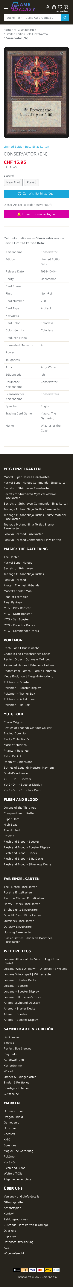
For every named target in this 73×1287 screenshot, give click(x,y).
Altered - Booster (15, 1014)
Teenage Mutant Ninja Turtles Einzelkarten (32, 509)
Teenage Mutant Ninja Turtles (24, 574)
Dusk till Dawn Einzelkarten (22, 915)
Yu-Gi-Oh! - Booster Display (23, 784)
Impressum (11, 1236)
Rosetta (9, 836)
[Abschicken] (65, 17)
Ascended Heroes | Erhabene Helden (29, 665)
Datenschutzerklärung (19, 1241)
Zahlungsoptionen (16, 1219)
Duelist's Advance (16, 773)
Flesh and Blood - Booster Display (27, 847)
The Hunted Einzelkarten (20, 886)
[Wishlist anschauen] (60, 7)
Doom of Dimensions (18, 761)
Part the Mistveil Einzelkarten (24, 898)
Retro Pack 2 (12, 756)
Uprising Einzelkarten (18, 932)
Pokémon (10, 1156)
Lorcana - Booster (16, 985)
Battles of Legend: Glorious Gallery (28, 727)
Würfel (8, 1071)
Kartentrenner (13, 1065)
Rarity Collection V (16, 739)
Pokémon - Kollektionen (20, 699)
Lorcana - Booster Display (21, 991)
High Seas (10, 824)
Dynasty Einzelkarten (18, 926)
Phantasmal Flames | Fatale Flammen (30, 670)
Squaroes (10, 1145)
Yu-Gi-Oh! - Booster (17, 779)
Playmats (10, 1054)
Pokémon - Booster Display (22, 687)
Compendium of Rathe (19, 813)
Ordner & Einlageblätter (20, 1076)
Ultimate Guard (14, 1111)
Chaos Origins (13, 722)
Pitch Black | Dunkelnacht (21, 648)
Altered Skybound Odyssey (22, 1002)
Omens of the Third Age (20, 807)
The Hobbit (11, 557)
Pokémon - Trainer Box (19, 693)
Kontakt (9, 1213)
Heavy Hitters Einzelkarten (22, 903)
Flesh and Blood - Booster (21, 841)
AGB (7, 1247)
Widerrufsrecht (14, 1253)
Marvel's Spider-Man (18, 591)
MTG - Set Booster (16, 619)
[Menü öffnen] (6, 7)
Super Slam (11, 819)
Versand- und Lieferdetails (21, 1196)
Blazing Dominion (15, 733)
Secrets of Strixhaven (18, 568)
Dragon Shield (13, 1116)
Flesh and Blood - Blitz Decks (23, 858)
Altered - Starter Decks (19, 1008)
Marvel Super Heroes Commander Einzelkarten (35, 482)
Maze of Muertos (15, 744)
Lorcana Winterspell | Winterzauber (28, 974)
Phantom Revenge (16, 750)
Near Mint (13, 182)
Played (31, 182)
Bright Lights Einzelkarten (21, 909)
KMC (7, 1139)
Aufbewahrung (14, 1059)
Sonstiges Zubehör (16, 1088)
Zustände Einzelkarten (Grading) (26, 1224)
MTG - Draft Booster (18, 613)
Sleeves (9, 1042)
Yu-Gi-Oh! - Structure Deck (22, 790)
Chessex (9, 1133)
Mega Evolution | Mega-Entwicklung (28, 676)
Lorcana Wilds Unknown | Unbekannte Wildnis (35, 968)
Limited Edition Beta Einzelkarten (26, 146)
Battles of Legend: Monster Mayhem (29, 767)
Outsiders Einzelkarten (19, 920)
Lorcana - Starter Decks (20, 980)
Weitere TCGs (13, 1173)
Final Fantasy (13, 602)
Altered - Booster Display (21, 1019)
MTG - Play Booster (17, 608)
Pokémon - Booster (17, 682)
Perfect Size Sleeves (17, 1048)
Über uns (10, 1230)
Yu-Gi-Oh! (11, 1162)
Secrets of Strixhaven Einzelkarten (27, 488)
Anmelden (62, 11)
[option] (36, 90)
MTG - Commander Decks (21, 630)
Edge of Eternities (16, 596)
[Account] (48, 7)
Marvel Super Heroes (18, 562)
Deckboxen (11, 1037)
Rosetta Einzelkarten (18, 892)
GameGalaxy (49, 1276)
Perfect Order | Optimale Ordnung (27, 659)
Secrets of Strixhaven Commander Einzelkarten (36, 503)
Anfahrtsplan (12, 1207)
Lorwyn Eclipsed (15, 579)
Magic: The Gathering (18, 1150)
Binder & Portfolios (16, 1082)
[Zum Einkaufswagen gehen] (66, 7)
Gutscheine (11, 1093)
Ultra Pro (10, 1128)
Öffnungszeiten (14, 1202)
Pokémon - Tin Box (17, 704)
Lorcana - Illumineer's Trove (22, 997)
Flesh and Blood (14, 1167)
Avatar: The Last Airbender (22, 585)
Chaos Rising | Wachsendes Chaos (27, 653)
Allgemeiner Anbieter (18, 1179)
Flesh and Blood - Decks (20, 853)
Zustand (9, 175)
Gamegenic (11, 1122)
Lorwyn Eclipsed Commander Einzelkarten (32, 539)
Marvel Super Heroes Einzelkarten (27, 477)
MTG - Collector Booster (20, 625)
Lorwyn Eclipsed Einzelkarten (23, 534)
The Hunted (12, 830)
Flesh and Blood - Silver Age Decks (27, 864)
